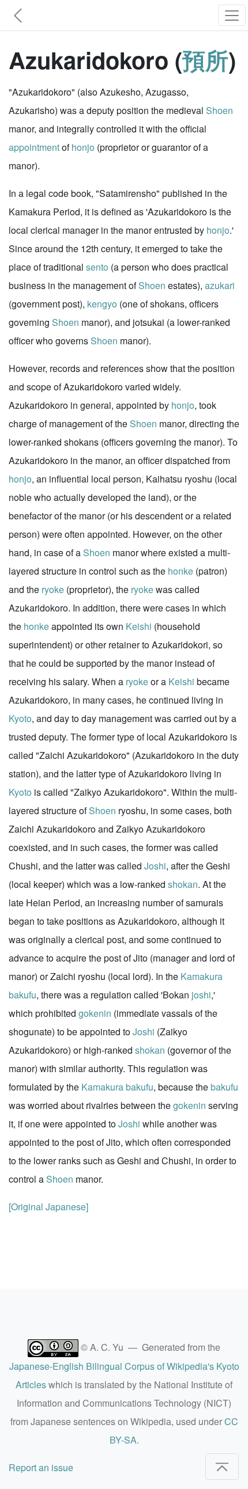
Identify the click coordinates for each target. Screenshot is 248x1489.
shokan (183, 884)
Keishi (139, 626)
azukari (220, 285)
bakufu (22, 994)
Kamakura (202, 976)
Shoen (219, 110)
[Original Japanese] (48, 1206)
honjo (83, 147)
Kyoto (20, 718)
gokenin (94, 1013)
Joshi (155, 865)
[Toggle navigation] (232, 15)
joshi (201, 994)
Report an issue (41, 1467)
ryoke (53, 589)
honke (180, 571)
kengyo (102, 303)
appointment (34, 147)
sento (97, 267)
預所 (205, 59)
